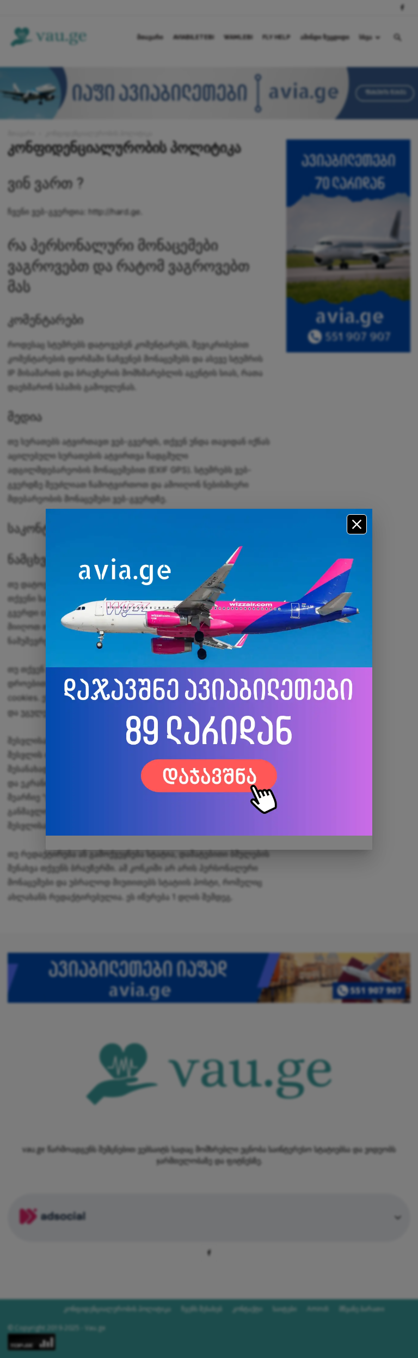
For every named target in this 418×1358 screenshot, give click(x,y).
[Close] (357, 524)
